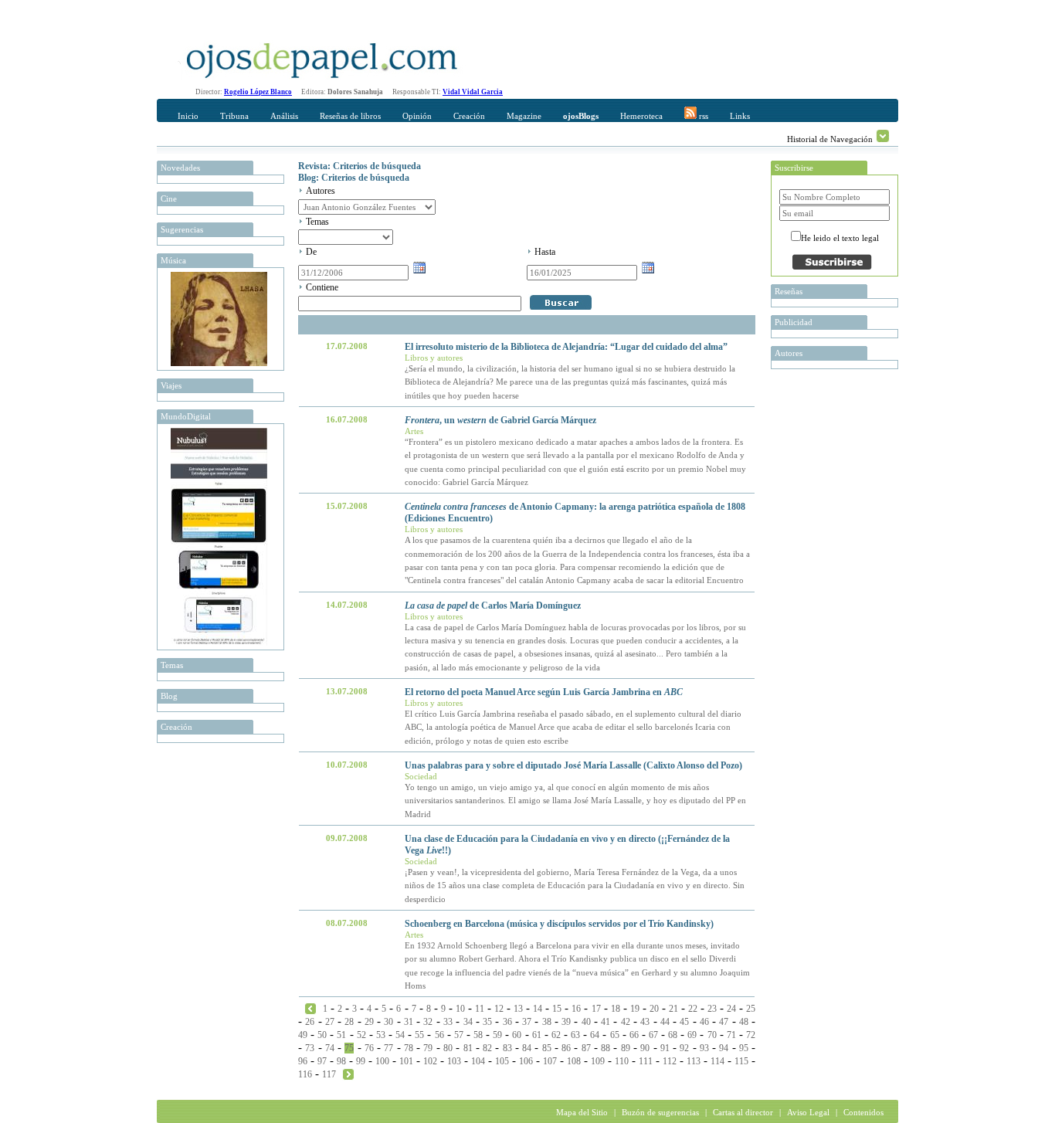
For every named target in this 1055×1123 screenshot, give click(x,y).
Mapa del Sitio (582, 1112)
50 (322, 1035)
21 (673, 1008)
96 (302, 1061)
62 (556, 1035)
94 (723, 1048)
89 (625, 1048)
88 (605, 1048)
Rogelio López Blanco (258, 92)
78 (408, 1048)
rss (702, 115)
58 (478, 1035)
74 (329, 1048)
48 (743, 1021)
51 (341, 1035)
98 (341, 1061)
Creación (469, 115)
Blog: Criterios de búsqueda (353, 177)
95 (743, 1048)
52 (361, 1035)
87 (586, 1048)
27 (329, 1021)
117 (329, 1074)
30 (388, 1021)
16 (576, 1008)
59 (497, 1035)
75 (349, 1048)
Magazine (524, 115)
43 (645, 1021)
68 (672, 1035)
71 (731, 1035)
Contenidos (863, 1112)
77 (388, 1048)
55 (419, 1035)
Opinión (417, 115)
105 (502, 1061)
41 (605, 1021)
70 (712, 1035)
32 (428, 1021)
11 (479, 1008)
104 (478, 1061)
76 (369, 1048)
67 (653, 1035)
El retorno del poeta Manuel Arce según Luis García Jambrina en (544, 692)
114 (717, 1061)
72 (750, 1035)
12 (499, 1008)
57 (458, 1035)
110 (622, 1061)
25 (750, 1008)
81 (468, 1048)
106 (526, 1061)
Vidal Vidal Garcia (473, 92)
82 (487, 1048)
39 (566, 1021)
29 (369, 1021)
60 (516, 1035)
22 (692, 1008)
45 (684, 1021)
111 (646, 1061)
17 (596, 1008)
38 (546, 1021)
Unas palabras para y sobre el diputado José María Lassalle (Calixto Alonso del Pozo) (573, 765)
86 (566, 1048)
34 (468, 1021)
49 (302, 1035)
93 (704, 1048)
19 (634, 1008)
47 (723, 1021)
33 (448, 1021)
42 (625, 1021)
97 (322, 1061)
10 (460, 1008)
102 (430, 1061)
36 (507, 1021)
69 (692, 1035)
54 (400, 1035)
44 (665, 1021)
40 (586, 1021)
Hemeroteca (641, 115)
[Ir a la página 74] (310, 1008)
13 (518, 1008)
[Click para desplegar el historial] (882, 136)
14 (537, 1008)
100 (382, 1061)
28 (349, 1021)
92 (684, 1048)
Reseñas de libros (350, 115)
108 (574, 1061)
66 (634, 1035)
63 (575, 1035)
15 (556, 1008)
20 (654, 1008)
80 (448, 1048)
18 (615, 1008)
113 (694, 1061)
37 (526, 1021)
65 (614, 1035)
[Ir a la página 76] (348, 1073)
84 (526, 1048)
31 (408, 1021)
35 (487, 1021)
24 (731, 1008)
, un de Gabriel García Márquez (500, 420)
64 (594, 1035)
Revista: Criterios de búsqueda (359, 166)
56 (439, 1035)
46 (704, 1021)
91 (665, 1048)
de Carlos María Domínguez (493, 605)
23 (712, 1008)
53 (380, 1035)
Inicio (188, 115)
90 (645, 1048)
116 (305, 1074)
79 (428, 1048)
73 (309, 1048)
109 (598, 1061)
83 (507, 1048)
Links (740, 115)
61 (536, 1035)
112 (670, 1061)
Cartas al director (743, 1112)
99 (360, 1061)
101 (406, 1061)
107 (550, 1061)
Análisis (284, 115)
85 (546, 1048)
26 (309, 1021)
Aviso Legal (808, 1112)
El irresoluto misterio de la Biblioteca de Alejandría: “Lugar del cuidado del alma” (566, 346)
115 (741, 1061)
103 (454, 1061)
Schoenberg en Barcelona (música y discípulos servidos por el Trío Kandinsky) (559, 923)
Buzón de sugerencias (660, 1112)
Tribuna (234, 115)
